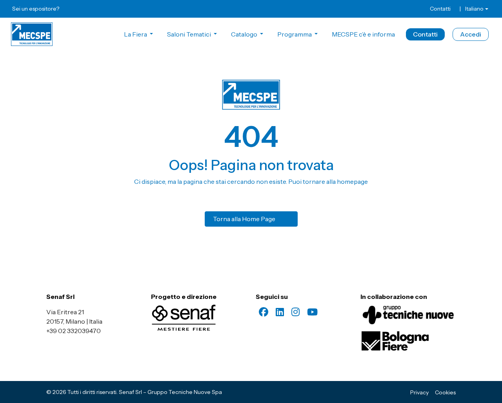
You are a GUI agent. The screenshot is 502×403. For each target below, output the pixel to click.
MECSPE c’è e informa (363, 34)
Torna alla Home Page (244, 219)
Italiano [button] (474, 8)
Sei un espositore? (35, 8)
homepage (352, 181)
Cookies (445, 392)
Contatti (440, 8)
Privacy (419, 392)
